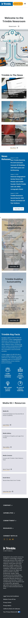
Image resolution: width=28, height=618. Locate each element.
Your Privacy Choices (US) (10, 612)
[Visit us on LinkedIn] (10, 539)
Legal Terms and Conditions (11, 596)
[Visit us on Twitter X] (7, 539)
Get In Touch (6, 469)
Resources (7, 528)
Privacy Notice (7, 605)
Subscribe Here (7, 491)
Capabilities (8, 513)
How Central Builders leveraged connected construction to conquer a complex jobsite (14, 115)
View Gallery (6, 447)
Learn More (13, 266)
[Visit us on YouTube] (12, 539)
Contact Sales (18, 3)
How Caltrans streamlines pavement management (14, 140)
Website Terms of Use (9, 599)
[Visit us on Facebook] (4, 539)
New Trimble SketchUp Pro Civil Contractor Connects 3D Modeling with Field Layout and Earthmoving (18, 165)
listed (7, 354)
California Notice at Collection (11, 609)
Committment (9, 520)
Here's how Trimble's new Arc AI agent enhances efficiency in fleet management (14, 92)
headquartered (17, 339)
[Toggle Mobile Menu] (25, 3)
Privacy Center (7, 602)
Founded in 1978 (5, 337)
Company (7, 505)
